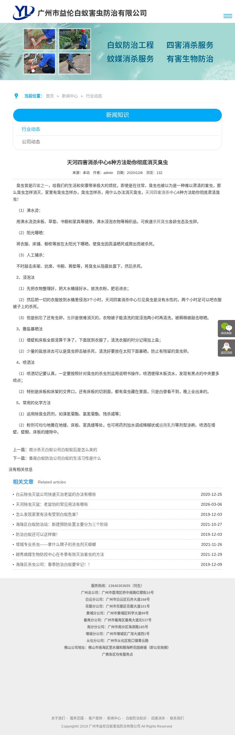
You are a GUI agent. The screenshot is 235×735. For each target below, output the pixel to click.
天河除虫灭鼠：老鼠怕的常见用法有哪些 (52, 504)
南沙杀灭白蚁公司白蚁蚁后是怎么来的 (63, 449)
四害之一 (40, 185)
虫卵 (71, 317)
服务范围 (77, 718)
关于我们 (58, 718)
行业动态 (94, 96)
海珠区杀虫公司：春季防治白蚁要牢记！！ (54, 564)
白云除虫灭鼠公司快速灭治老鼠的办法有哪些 (56, 494)
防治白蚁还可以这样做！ (38, 534)
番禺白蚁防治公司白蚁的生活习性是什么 (65, 458)
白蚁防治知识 (136, 718)
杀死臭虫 (161, 221)
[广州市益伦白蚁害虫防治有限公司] (79, 20)
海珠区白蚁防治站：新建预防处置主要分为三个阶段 (62, 524)
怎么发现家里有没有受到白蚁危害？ (48, 514)
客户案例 (95, 718)
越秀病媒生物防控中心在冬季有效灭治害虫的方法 (60, 554)
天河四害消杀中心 (161, 192)
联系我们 (177, 718)
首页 (50, 96)
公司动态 (31, 141)
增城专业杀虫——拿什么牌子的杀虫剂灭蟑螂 (56, 544)
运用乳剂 (167, 425)
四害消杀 (158, 718)
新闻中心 (70, 96)
